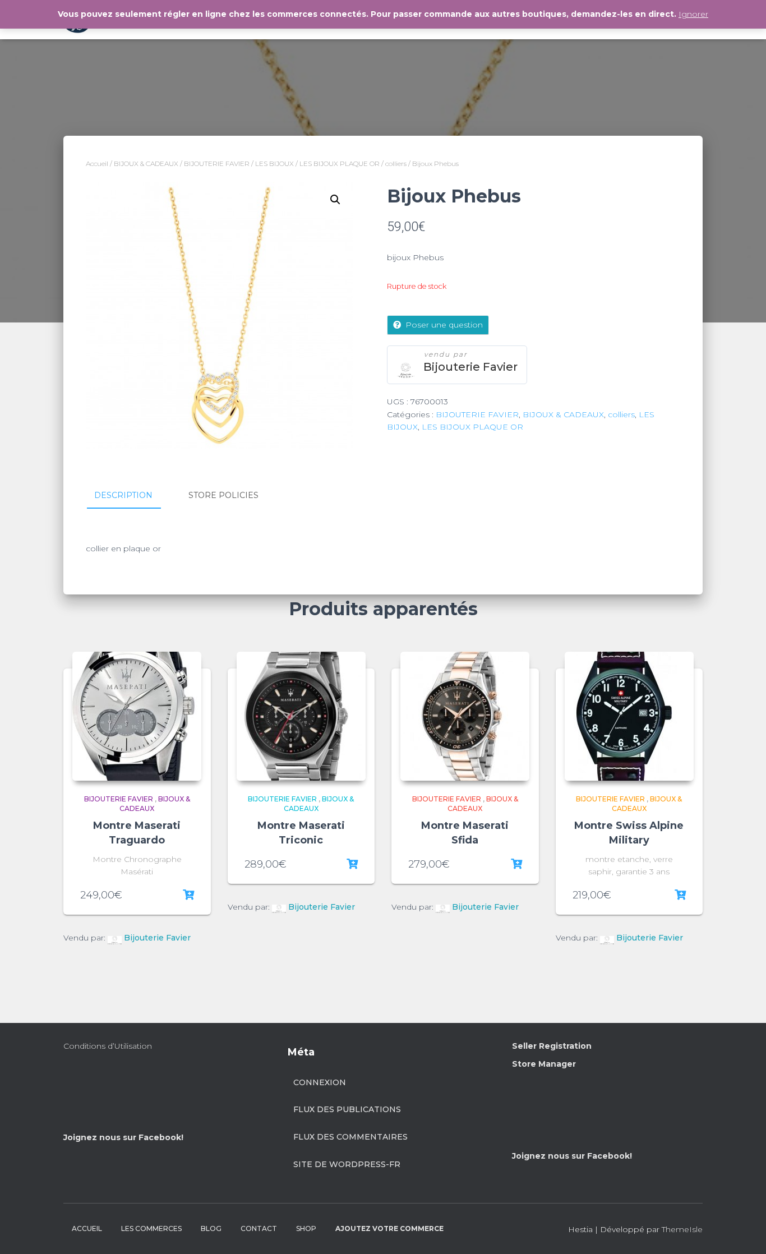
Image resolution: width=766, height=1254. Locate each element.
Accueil (97, 163)
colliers (396, 163)
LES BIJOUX (274, 163)
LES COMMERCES (151, 1228)
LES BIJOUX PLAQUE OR (339, 163)
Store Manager (544, 1064)
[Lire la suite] (188, 895)
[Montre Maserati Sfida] (464, 716)
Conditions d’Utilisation (107, 1046)
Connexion (319, 1082)
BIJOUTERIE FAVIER (217, 163)
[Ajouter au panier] (352, 864)
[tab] (132, 496)
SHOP (306, 1228)
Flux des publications (347, 1109)
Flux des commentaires (350, 1137)
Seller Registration (552, 1046)
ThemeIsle (682, 1229)
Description (123, 495)
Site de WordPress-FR (346, 1164)
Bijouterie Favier (470, 367)
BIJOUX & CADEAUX (146, 163)
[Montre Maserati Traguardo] (136, 716)
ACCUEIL (87, 1228)
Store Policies (223, 495)
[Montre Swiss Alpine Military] (629, 716)
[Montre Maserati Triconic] (301, 716)
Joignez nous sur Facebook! (123, 1137)
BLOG (211, 1228)
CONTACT (259, 1228)
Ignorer (693, 14)
